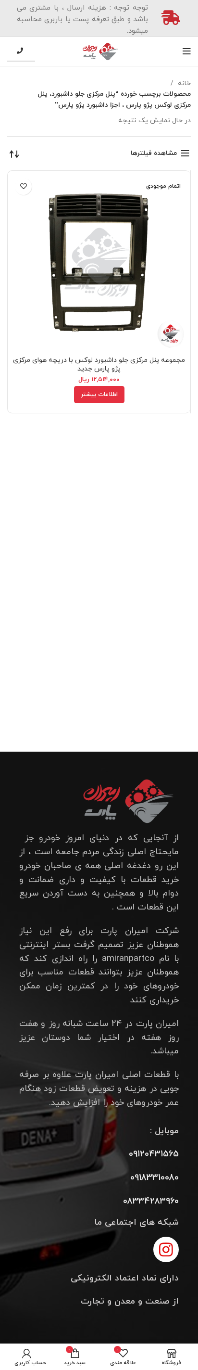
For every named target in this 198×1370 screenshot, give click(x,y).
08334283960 (151, 1201)
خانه (183, 83)
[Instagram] (166, 1249)
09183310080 (154, 1178)
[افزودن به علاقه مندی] (23, 186)
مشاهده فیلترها (154, 153)
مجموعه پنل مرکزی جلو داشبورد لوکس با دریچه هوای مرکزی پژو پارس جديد (99, 364)
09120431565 (154, 1154)
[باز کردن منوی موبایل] (187, 51)
